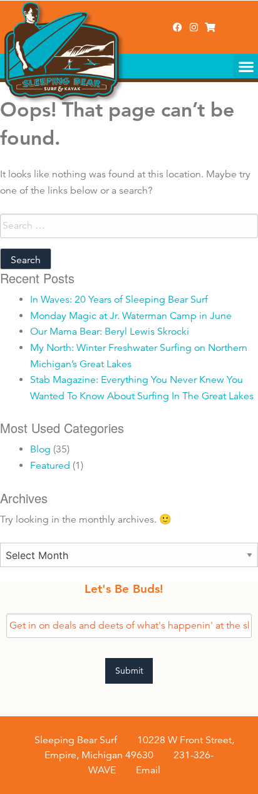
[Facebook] (177, 27)
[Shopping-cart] (210, 27)
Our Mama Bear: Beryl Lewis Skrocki (109, 331)
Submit (129, 670)
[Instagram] (193, 27)
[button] (246, 66)
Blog (40, 449)
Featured (50, 465)
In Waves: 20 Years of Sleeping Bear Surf (119, 299)
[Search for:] (129, 226)
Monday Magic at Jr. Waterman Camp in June (131, 316)
